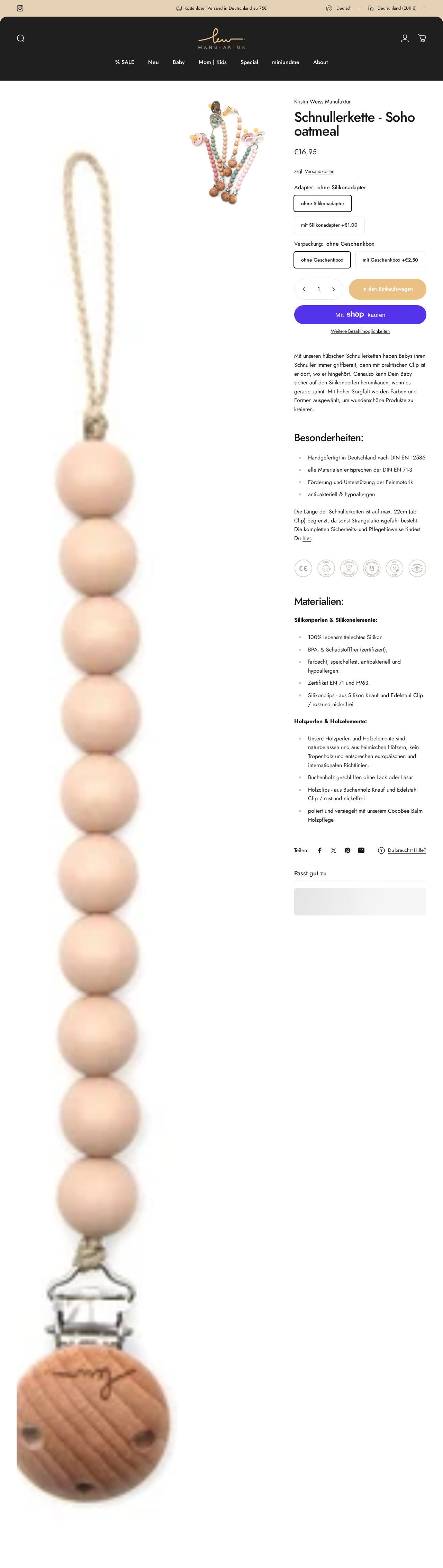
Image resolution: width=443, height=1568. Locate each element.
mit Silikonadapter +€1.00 (329, 224)
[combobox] (343, 8)
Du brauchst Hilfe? (407, 850)
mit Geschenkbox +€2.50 (390, 259)
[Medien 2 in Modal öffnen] (228, 152)
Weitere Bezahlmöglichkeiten (360, 331)
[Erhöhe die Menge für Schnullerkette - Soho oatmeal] (335, 289)
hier (306, 538)
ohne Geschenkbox (322, 259)
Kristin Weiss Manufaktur (322, 102)
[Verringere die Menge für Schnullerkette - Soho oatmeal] (302, 289)
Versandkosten (319, 170)
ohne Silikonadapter (322, 203)
